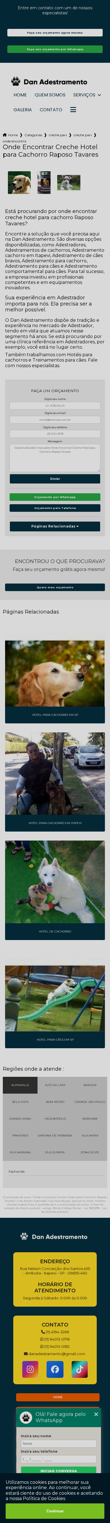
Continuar (55, 1511)
